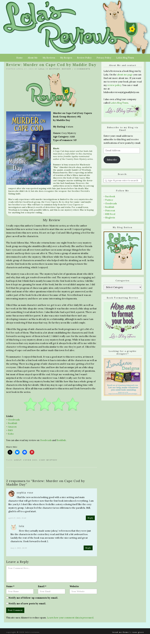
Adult (18, 460)
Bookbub (12, 423)
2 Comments (82, 69)
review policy (114, 85)
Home (19, 57)
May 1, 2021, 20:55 (19, 548)
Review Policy (84, 57)
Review (66, 69)
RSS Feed (110, 214)
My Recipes (66, 57)
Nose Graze (138, 632)
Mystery (54, 69)
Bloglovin (110, 217)
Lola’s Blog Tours (125, 57)
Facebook (110, 196)
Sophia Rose (25, 492)
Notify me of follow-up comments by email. (33, 597)
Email (42, 586)
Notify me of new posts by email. (27, 603)
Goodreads (14, 419)
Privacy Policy (104, 57)
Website (74, 586)
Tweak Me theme (120, 632)
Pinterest (110, 210)
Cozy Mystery (48, 460)
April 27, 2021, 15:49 (17, 518)
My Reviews (49, 57)
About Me (33, 57)
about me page (125, 74)
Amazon (12, 426)
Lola (42, 69)
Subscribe (112, 159)
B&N (10, 430)
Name (10, 586)
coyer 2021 (30, 460)
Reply (90, 518)
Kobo (11, 433)
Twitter (109, 200)
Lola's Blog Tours (119, 102)
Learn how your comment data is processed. (70, 617)
